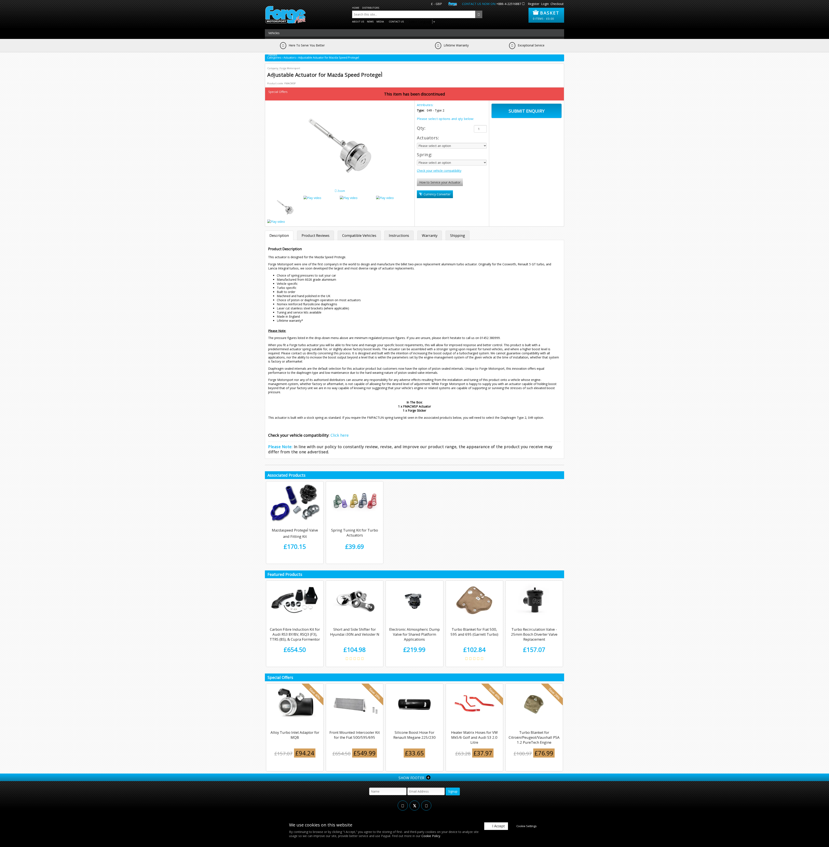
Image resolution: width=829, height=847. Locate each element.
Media (380, 21)
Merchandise (277, 70)
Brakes (273, 48)
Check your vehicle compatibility (439, 171)
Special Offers (278, 92)
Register (533, 4)
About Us (358, 21)
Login (545, 4)
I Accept (498, 826)
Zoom (341, 191)
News (370, 21)
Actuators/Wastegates (284, 40)
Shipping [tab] (457, 235)
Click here (340, 435)
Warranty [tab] (429, 235)
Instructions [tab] (399, 235)
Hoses (272, 55)
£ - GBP (436, 4)
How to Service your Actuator (439, 182)
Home (355, 7)
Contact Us (396, 21)
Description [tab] (279, 235)
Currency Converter (437, 194)
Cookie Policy (430, 836)
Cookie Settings (526, 826)
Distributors (370, 7)
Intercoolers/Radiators (284, 62)
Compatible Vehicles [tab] (359, 235)
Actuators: (428, 138)
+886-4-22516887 (508, 4)
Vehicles (274, 33)
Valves (272, 84)
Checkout (557, 4)
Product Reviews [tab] (315, 235)
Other (272, 77)
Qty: (421, 128)
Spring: (424, 155)
